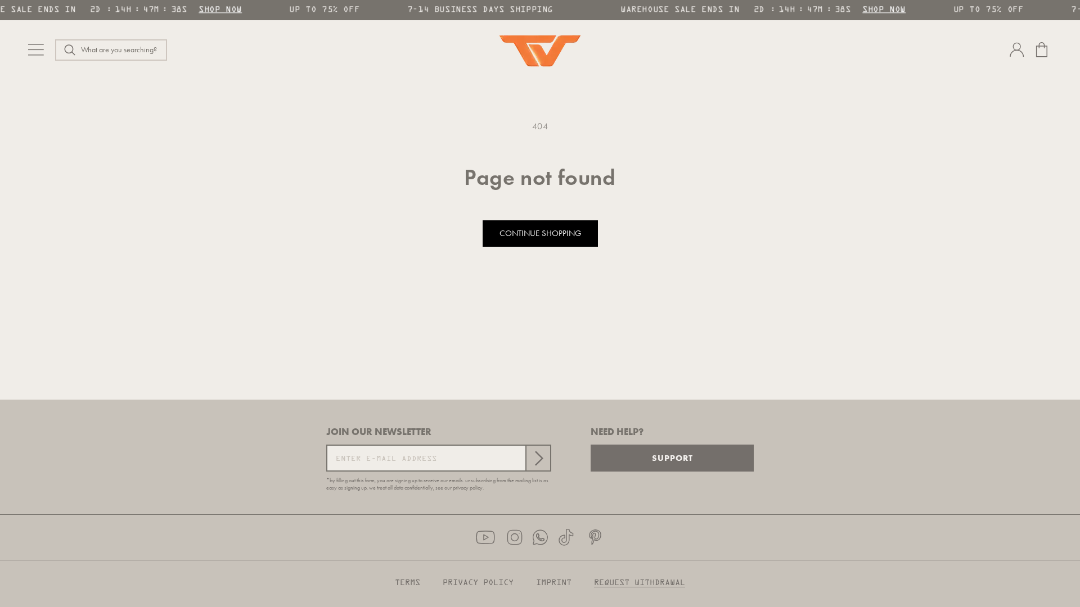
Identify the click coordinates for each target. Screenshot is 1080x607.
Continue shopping (540, 233)
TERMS (407, 583)
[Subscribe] (537, 458)
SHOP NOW (217, 9)
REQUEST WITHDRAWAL (639, 583)
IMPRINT (554, 583)
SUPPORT (672, 457)
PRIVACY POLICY (478, 583)
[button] (111, 50)
